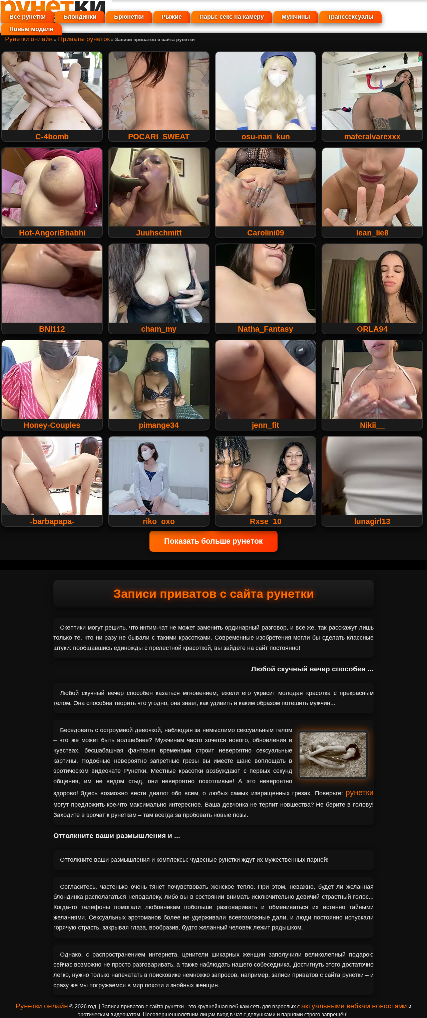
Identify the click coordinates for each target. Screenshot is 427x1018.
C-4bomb (52, 136)
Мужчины (296, 16)
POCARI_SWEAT (158, 136)
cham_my (158, 329)
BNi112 (52, 329)
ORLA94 (372, 329)
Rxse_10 (266, 521)
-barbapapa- (52, 521)
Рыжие (171, 16)
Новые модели (31, 29)
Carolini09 (265, 232)
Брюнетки (129, 16)
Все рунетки (27, 16)
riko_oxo (159, 521)
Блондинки (79, 16)
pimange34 (159, 425)
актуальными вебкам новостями (354, 1006)
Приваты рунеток (84, 38)
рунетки (360, 792)
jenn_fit (265, 425)
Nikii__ (372, 425)
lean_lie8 (372, 232)
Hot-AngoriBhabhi (52, 232)
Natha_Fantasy (265, 329)
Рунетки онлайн (29, 38)
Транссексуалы (350, 16)
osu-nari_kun (266, 136)
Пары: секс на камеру (231, 16)
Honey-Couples (52, 425)
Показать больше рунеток (213, 541)
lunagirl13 (372, 521)
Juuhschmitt (159, 232)
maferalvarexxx (372, 136)
